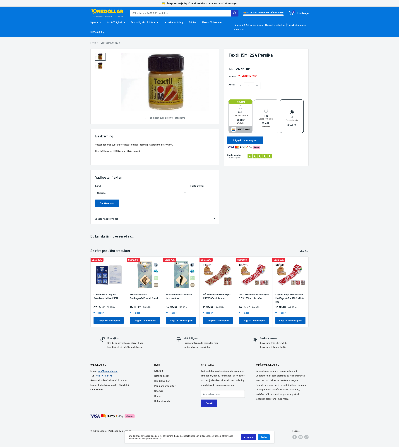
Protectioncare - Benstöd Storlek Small (179, 296)
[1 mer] (257, 85)
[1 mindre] (240, 85)
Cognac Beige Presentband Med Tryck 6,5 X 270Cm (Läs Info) (289, 298)
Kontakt (158, 370)
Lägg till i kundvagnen (245, 140)
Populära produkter (164, 385)
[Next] (308, 291)
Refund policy (161, 375)
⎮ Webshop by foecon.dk (119, 431)
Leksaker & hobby (109, 42)
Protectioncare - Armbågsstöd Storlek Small (144, 296)
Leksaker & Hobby (173, 22)
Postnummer (197, 185)
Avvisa (264, 437)
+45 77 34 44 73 (104, 375)
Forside (94, 42)
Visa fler (304, 250)
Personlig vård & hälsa (143, 22)
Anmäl (209, 403)
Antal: (231, 84)
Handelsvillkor (162, 380)
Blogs (157, 395)
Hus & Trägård (114, 22)
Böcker (193, 22)
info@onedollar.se (108, 370)
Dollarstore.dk (162, 400)
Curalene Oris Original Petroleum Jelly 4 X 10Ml (106, 296)
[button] (240, 115)
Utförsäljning (97, 32)
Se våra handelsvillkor (106, 218)
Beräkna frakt (107, 203)
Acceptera (248, 437)
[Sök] (234, 13)
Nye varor (95, 22)
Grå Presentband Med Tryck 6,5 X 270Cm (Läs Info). (217, 296)
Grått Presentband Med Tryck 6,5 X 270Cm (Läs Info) (254, 296)
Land (98, 185)
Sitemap (158, 390)
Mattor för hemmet (212, 22)
